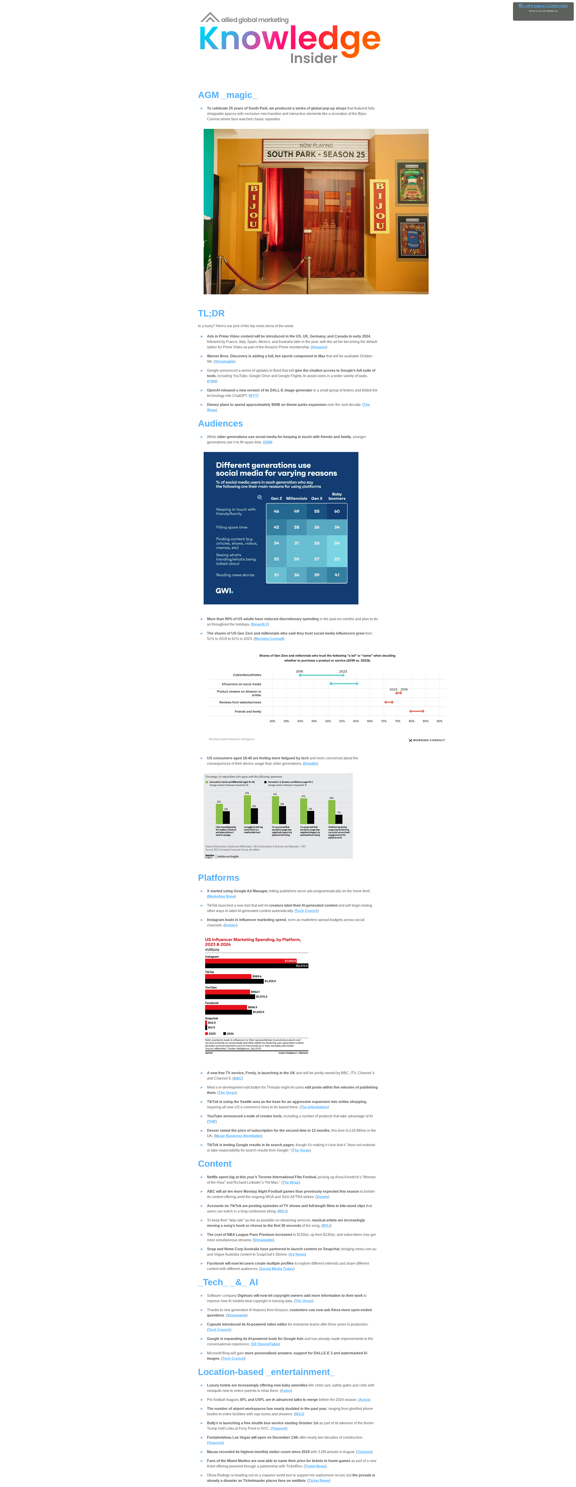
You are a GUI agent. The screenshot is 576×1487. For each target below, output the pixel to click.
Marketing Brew (221, 896)
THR (212, 1121)
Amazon (319, 347)
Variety (322, 1197)
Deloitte (310, 763)
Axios (286, 1391)
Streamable (224, 361)
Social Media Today (276, 1269)
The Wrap (290, 1182)
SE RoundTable (265, 1344)
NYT (253, 396)
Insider (230, 925)
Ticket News (315, 1466)
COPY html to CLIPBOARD (543, 6)
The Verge (227, 1093)
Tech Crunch (307, 911)
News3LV (260, 624)
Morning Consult (269, 639)
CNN (212, 381)
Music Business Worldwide (238, 1136)
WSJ (282, 1211)
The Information (314, 1107)
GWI (267, 442)
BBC (238, 1078)
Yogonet (279, 1428)
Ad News (297, 1254)
